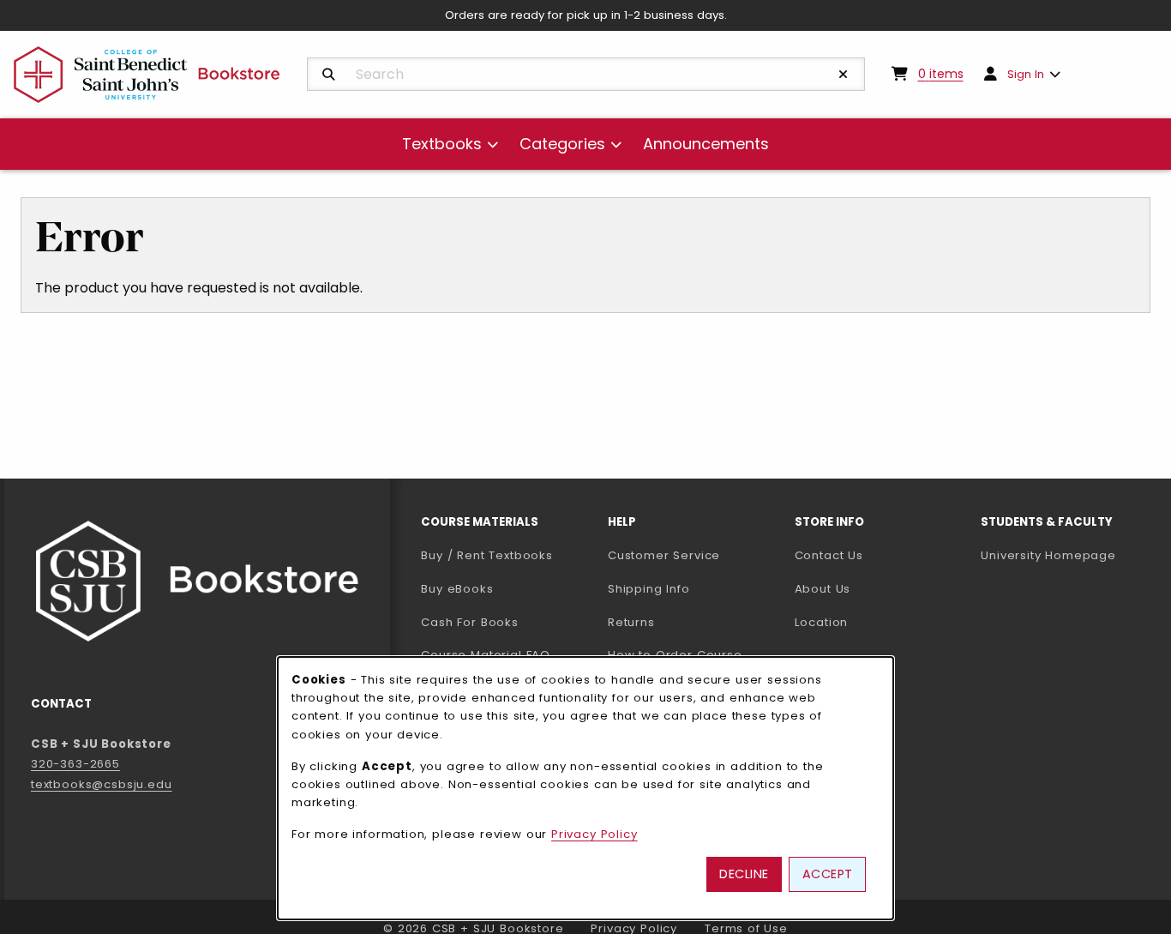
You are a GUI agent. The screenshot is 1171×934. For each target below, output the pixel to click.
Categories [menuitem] (562, 143)
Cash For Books (470, 622)
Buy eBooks (507, 588)
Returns (631, 622)
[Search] (329, 74)
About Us (823, 589)
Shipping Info (649, 589)
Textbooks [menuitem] (442, 143)
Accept (827, 874)
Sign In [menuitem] (1025, 74)
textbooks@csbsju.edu (101, 784)
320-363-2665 (75, 764)
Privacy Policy (594, 834)
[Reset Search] (843, 74)
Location (822, 622)
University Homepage (1067, 554)
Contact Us (829, 555)
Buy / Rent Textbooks (487, 555)
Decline (744, 874)
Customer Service (664, 555)
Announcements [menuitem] (706, 143)
